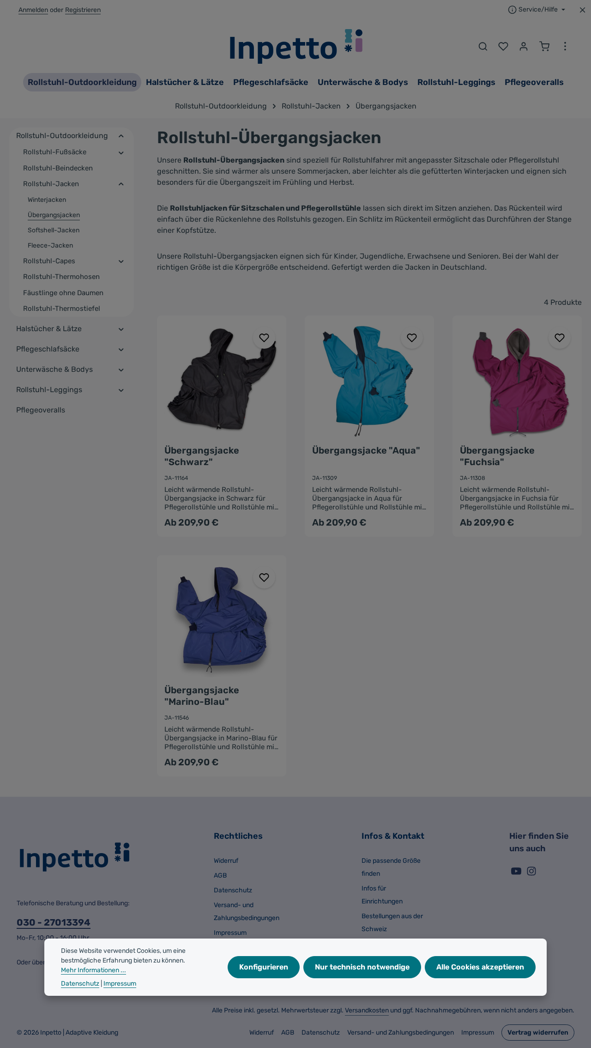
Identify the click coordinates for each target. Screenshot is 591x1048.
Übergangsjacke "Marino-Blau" (201, 696)
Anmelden (33, 10)
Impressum (230, 933)
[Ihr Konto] (523, 46)
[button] (121, 135)
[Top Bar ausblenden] (582, 10)
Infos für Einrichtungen (382, 894)
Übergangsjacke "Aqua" (366, 450)
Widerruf (226, 861)
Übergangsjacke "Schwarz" (201, 456)
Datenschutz (233, 890)
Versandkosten (367, 1010)
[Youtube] (517, 874)
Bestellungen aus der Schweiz (392, 922)
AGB (220, 875)
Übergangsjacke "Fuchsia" (497, 456)
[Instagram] (531, 874)
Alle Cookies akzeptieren (480, 967)
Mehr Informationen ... (93, 970)
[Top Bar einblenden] (565, 46)
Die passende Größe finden (391, 867)
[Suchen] (483, 46)
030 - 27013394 (53, 922)
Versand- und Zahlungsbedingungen (246, 911)
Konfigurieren (263, 967)
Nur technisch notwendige (362, 967)
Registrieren (83, 10)
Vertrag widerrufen (537, 1032)
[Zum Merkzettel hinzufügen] (264, 338)
